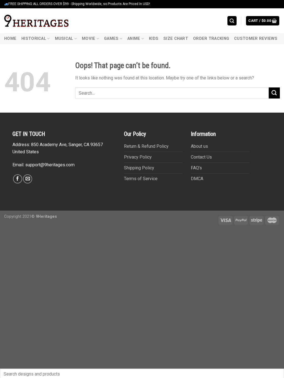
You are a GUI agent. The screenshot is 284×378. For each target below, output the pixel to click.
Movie (88, 38)
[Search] (232, 20)
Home (10, 38)
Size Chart (175, 38)
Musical (64, 38)
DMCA (197, 178)
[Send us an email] (27, 178)
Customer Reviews (255, 38)
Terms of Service (141, 178)
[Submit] (274, 93)
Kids (153, 38)
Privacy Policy (138, 157)
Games (111, 38)
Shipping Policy (139, 167)
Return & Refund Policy (146, 146)
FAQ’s (196, 167)
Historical (33, 38)
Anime (133, 38)
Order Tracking (211, 38)
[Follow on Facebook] (17, 178)
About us (199, 146)
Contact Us (201, 157)
